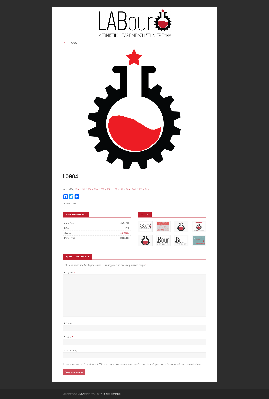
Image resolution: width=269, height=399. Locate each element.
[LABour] (134, 22)
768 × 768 (105, 189)
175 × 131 (118, 189)
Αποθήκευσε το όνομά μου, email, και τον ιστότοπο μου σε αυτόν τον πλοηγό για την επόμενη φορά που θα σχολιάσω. (133, 363)
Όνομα (70, 323)
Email (69, 336)
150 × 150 (80, 189)
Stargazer (117, 394)
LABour (81, 394)
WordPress (105, 394)
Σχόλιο (70, 272)
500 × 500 (131, 189)
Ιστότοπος (71, 350)
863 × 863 (144, 189)
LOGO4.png (124, 233)
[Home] (64, 43)
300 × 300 (93, 189)
